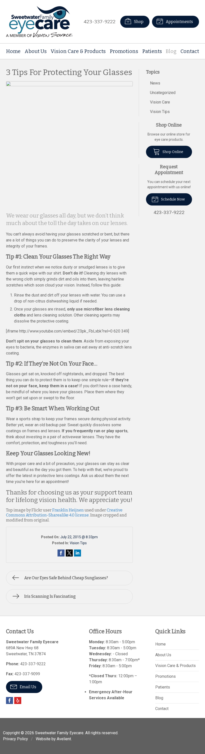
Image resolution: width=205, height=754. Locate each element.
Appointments (179, 21)
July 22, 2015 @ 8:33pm (79, 537)
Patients (152, 51)
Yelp (17, 700)
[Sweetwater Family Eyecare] (39, 21)
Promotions (124, 51)
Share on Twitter (69, 553)
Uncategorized (163, 92)
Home (13, 51)
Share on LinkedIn (77, 553)
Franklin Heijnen (68, 510)
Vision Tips (78, 543)
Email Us (27, 686)
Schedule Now (172, 199)
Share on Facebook (61, 553)
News (155, 83)
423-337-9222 (100, 21)
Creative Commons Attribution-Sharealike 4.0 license (64, 513)
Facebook (9, 700)
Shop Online (172, 152)
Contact (189, 51)
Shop (138, 21)
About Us (35, 51)
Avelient (64, 738)
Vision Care (160, 102)
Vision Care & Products (78, 51)
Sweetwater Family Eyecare (59, 732)
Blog (171, 51)
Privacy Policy (15, 738)
